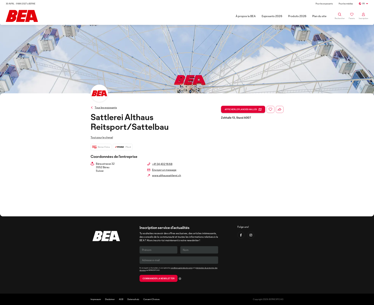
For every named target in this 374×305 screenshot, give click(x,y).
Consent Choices (151, 299)
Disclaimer (110, 299)
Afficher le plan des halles (241, 109)
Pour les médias (346, 3)
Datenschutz (133, 299)
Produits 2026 (297, 16)
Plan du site (319, 16)
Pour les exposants (324, 3)
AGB (121, 299)
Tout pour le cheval (102, 137)
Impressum (96, 299)
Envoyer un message (164, 169)
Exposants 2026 (272, 16)
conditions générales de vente (181, 268)
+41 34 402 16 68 (162, 164)
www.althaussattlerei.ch (166, 175)
